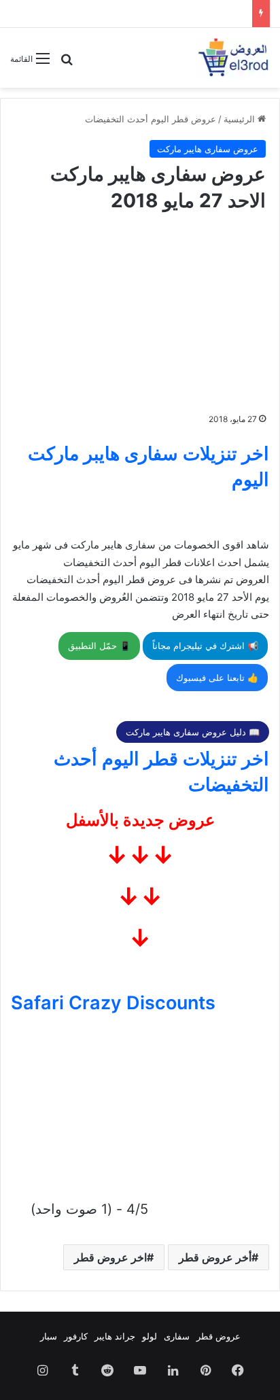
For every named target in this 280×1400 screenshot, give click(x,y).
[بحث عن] (66, 63)
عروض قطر (218, 1336)
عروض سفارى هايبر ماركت (207, 148)
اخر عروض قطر (110, 1257)
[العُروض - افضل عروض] (232, 57)
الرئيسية (241, 118)
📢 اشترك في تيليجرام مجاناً (205, 645)
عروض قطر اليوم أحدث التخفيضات (150, 118)
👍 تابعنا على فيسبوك (217, 677)
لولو (149, 1336)
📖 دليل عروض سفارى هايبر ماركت (193, 732)
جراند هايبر (114, 1336)
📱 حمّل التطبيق (99, 645)
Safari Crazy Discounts (113, 1003)
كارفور (76, 1336)
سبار (48, 1336)
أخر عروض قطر (215, 1257)
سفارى (177, 1336)
